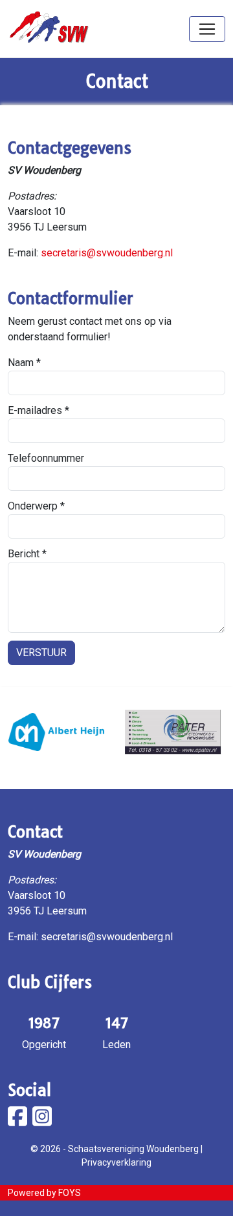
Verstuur (41, 652)
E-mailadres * (38, 410)
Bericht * (27, 554)
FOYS (69, 1193)
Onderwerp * (36, 506)
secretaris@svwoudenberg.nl (107, 253)
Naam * (24, 362)
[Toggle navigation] (207, 29)
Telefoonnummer (46, 458)
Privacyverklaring (116, 1162)
